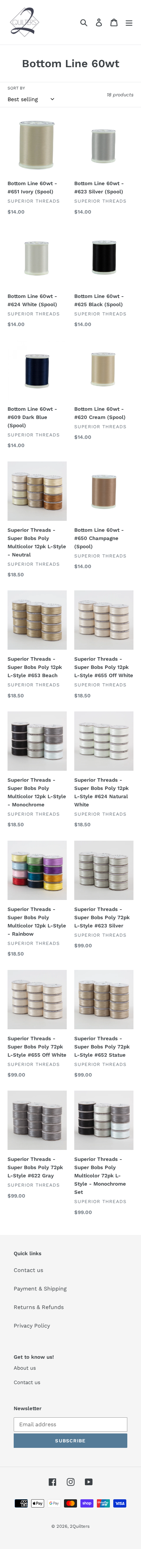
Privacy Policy (32, 1325)
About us (25, 1368)
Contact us (28, 1270)
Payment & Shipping (40, 1288)
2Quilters (80, 1526)
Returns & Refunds (39, 1307)
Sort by (16, 88)
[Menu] (129, 22)
